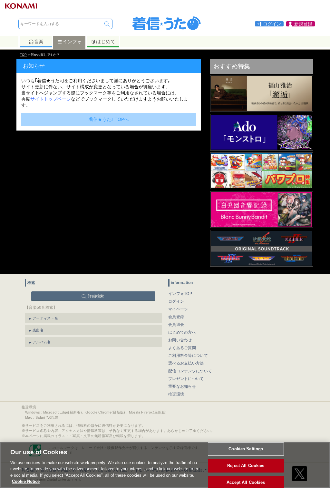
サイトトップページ (50, 99)
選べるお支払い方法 (186, 363)
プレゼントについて (186, 378)
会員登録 (176, 317)
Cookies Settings (245, 449)
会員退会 (176, 324)
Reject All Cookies (245, 465)
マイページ (178, 309)
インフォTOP (180, 293)
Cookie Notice (26, 481)
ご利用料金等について (188, 355)
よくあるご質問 (182, 348)
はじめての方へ (182, 332)
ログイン (176, 301)
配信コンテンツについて (190, 371)
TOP (23, 54)
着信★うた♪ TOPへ (109, 119)
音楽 (39, 41)
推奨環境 (176, 394)
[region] (165, 465)
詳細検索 (96, 296)
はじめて (105, 41)
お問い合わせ (180, 340)
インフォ (72, 41)
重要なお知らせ (182, 386)
